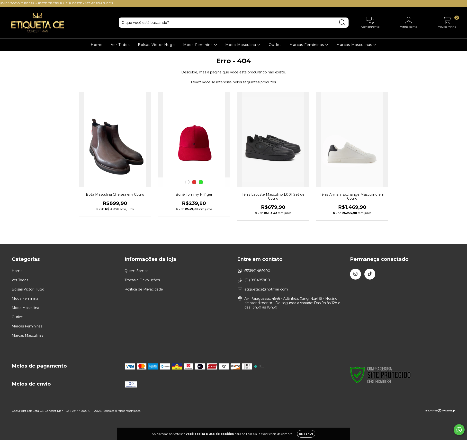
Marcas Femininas (307, 45)
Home (97, 45)
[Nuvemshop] (440, 411)
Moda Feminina (198, 45)
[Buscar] (342, 22)
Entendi (306, 433)
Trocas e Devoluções (142, 280)
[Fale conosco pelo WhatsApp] (459, 429)
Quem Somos (136, 271)
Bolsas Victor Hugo (156, 45)
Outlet (275, 45)
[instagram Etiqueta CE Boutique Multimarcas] (355, 274)
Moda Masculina (241, 45)
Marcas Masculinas (354, 45)
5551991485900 (257, 271)
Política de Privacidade (144, 289)
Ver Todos (120, 45)
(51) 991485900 (257, 280)
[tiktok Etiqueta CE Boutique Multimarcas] (369, 274)
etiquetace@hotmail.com (266, 289)
